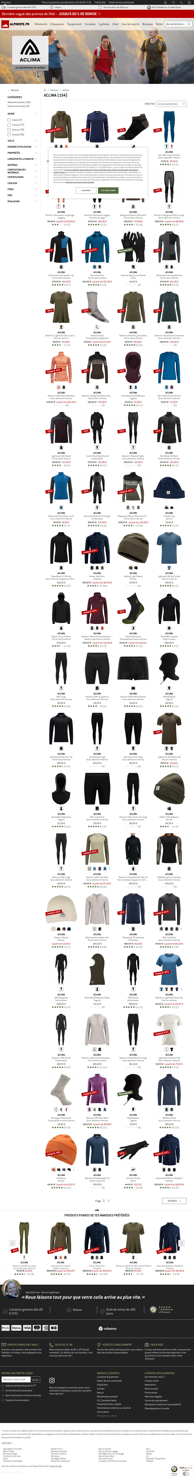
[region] (98, 173)
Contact (101, 1388)
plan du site (56, 1466)
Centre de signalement (156, 1400)
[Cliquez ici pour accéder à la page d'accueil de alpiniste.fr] (16, 23)
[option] (97, 51)
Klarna (58, 7)
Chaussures (57, 24)
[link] (23, 90)
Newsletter (150, 1384)
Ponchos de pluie (58, 1453)
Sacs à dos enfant (106, 1456)
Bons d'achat (151, 1388)
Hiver (115, 24)
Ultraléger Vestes (58, 1458)
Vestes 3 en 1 (57, 1448)
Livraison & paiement (108, 1376)
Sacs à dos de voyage (108, 1451)
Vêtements (41, 24)
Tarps (5, 1458)
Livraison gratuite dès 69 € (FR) (21, 7)
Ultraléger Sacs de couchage (111, 1453)
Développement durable (157, 1408)
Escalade (90, 24)
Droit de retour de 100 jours (116, 7)
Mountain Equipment (155, 1458)
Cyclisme (104, 24)
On (147, 1456)
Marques (147, 24)
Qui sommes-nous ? (155, 1376)
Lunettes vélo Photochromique (112, 1461)
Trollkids (149, 1461)
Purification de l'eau (12, 1456)
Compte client (152, 1380)
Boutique (6, 2)
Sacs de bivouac (106, 1458)
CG (98, 1400)
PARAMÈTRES (86, 190)
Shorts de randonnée (60, 1461)
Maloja (149, 1453)
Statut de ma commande (109, 1380)
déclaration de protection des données (80, 182)
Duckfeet (150, 1451)
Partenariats (151, 1392)
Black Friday (8, 1451)
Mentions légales (153, 1396)
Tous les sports (130, 24)
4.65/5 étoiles (166, 7)
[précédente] (85, 869)
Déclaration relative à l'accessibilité (163, 1404)
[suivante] (109, 869)
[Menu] (191, 1467)
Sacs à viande (105, 1448)
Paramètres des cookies (109, 1404)
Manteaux (55, 1456)
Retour (100, 1392)
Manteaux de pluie (59, 1451)
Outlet (159, 24)
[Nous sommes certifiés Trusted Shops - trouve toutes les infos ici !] (153, 1310)
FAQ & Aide (102, 1384)
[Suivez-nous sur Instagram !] (54, 1381)
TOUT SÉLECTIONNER (108, 190)
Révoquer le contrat (107, 1415)
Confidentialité (108, 1400)
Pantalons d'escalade (12, 1461)
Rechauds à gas (10, 1453)
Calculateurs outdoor (12, 1448)
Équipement (74, 24)
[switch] (186, 1474)
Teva (148, 1448)
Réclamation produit (107, 1396)
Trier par (150, 103)
